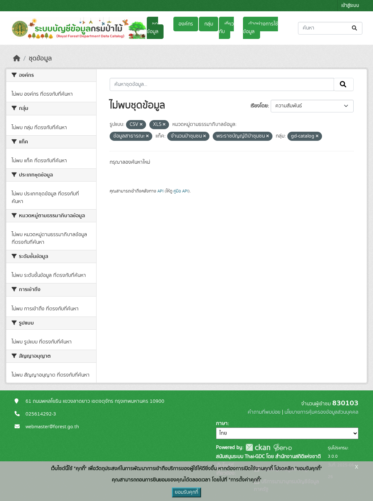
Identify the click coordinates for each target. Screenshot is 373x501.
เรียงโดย (259, 106)
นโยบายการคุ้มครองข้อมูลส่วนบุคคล (321, 412)
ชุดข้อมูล (152, 27)
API (160, 191)
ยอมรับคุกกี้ (186, 492)
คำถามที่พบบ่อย (264, 412)
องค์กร (185, 24)
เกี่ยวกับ (226, 27)
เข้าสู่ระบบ (350, 5)
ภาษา (222, 423)
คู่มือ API (180, 191)
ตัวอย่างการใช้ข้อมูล (260, 27)
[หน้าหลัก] (16, 58)
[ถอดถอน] (141, 125)
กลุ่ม (208, 24)
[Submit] (355, 28)
